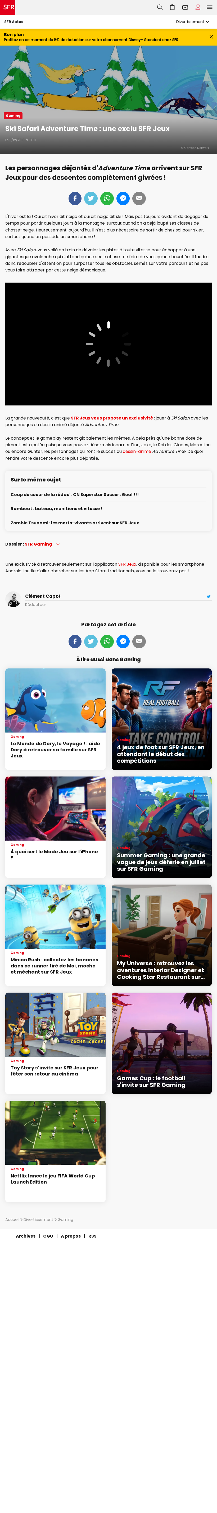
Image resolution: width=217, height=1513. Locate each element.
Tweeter (91, 198)
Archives (25, 1236)
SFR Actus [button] (13, 21)
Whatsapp (107, 198)
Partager (75, 198)
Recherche (160, 7)
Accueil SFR (7, 7)
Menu (209, 7)
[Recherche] (160, 7)
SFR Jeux (127, 564)
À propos (71, 1236)
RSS (92, 1236)
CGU (48, 1236)
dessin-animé (137, 451)
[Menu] (210, 7)
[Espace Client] (198, 7)
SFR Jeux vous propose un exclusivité (112, 418)
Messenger (123, 198)
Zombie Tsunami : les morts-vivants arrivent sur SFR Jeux (75, 523)
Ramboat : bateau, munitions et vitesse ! (56, 508)
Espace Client (198, 7)
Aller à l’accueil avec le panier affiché (172, 7)
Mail (139, 198)
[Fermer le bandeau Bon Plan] (211, 37)
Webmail (185, 7)
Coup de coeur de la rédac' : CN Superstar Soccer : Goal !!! (75, 494)
